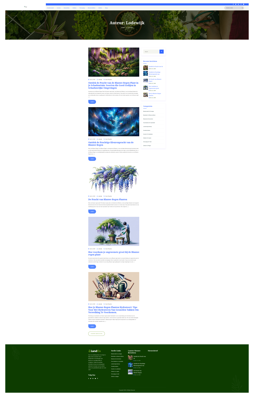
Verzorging (82, 8)
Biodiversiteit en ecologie (148, 111)
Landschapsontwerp (147, 126)
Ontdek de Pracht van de (156, 66)
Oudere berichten (96, 333)
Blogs (106, 8)
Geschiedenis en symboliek (149, 122)
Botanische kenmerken (148, 118)
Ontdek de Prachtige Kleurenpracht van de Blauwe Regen (111, 143)
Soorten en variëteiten (148, 134)
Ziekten (100, 8)
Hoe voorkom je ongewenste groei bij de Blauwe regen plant (113, 253)
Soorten (59, 8)
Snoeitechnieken (146, 130)
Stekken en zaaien (147, 138)
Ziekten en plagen (147, 145)
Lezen (92, 101)
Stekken (74, 8)
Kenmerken (66, 8)
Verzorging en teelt (147, 141)
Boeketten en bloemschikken (149, 115)
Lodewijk (100, 79)
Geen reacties (108, 79)
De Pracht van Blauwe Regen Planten (107, 199)
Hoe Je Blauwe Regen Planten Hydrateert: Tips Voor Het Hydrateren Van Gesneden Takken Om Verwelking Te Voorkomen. (113, 310)
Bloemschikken (91, 8)
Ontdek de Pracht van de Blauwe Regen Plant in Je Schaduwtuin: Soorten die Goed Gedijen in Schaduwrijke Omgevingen (113, 85)
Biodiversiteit (50, 8)
